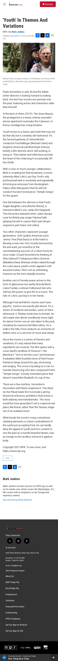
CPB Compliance (13, 619)
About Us (10, 576)
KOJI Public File (12, 588)
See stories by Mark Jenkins (17, 499)
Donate (49, 4)
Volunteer (10, 601)
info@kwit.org (16, 566)
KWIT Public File (12, 582)
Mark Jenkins (18, 31)
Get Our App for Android (16, 625)
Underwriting (11, 613)
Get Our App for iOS (14, 631)
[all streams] (54, 657)
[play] (4, 657)
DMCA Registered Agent (15, 571)
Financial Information (15, 607)
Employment (11, 594)
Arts (7, 458)
